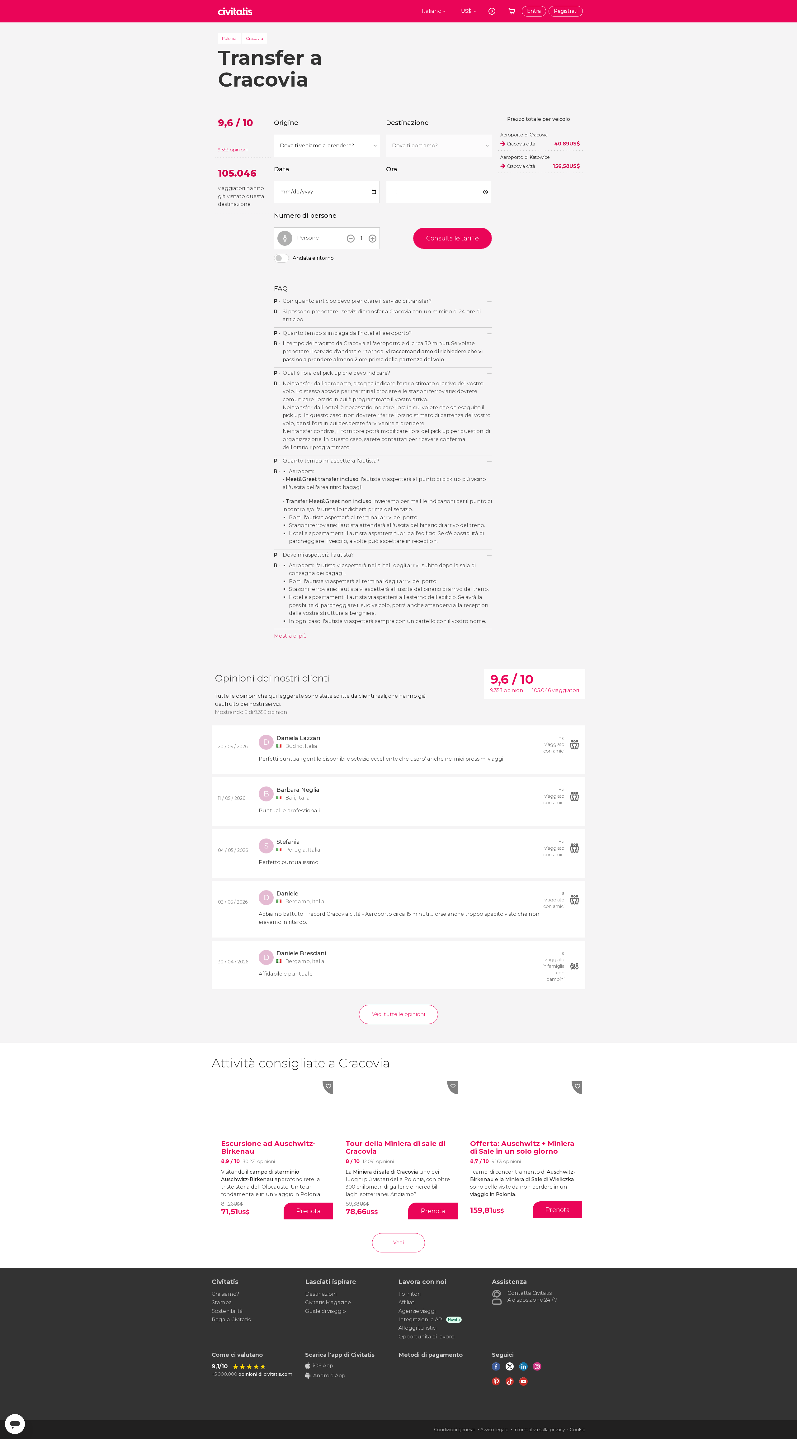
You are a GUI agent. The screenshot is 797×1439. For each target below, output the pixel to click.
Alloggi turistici (417, 1328)
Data (281, 169)
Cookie (577, 1429)
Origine (286, 122)
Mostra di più (290, 636)
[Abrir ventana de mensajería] (15, 1424)
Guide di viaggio (325, 1311)
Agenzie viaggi (417, 1311)
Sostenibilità (227, 1311)
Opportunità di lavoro (426, 1337)
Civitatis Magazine (328, 1302)
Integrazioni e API (421, 1320)
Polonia (229, 38)
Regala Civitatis (231, 1320)
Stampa (222, 1302)
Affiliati (406, 1302)
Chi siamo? (225, 1294)
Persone (308, 238)
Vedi (398, 1243)
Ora (391, 169)
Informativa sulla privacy (539, 1429)
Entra (534, 11)
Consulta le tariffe (452, 238)
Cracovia (254, 38)
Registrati (566, 11)
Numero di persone (305, 215)
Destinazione (407, 122)
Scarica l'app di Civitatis (340, 1354)
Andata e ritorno (313, 258)
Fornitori (409, 1294)
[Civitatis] (235, 11)
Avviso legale (494, 1429)
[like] (328, 1087)
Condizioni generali (454, 1429)
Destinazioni (321, 1294)
